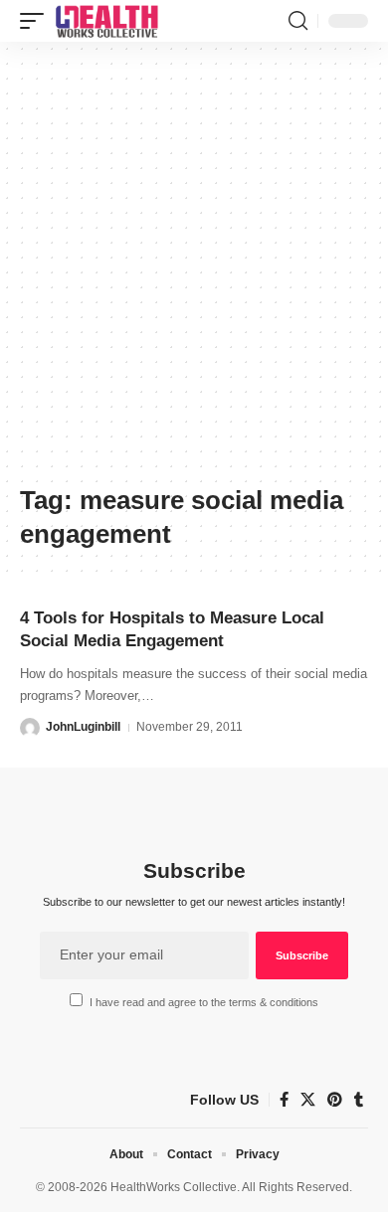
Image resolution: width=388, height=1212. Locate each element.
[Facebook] (284, 1100)
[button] (37, 21)
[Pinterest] (334, 1100)
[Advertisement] (194, 270)
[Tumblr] (358, 1100)
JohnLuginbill (83, 727)
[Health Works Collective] (106, 21)
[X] (307, 1100)
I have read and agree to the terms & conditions (204, 1002)
